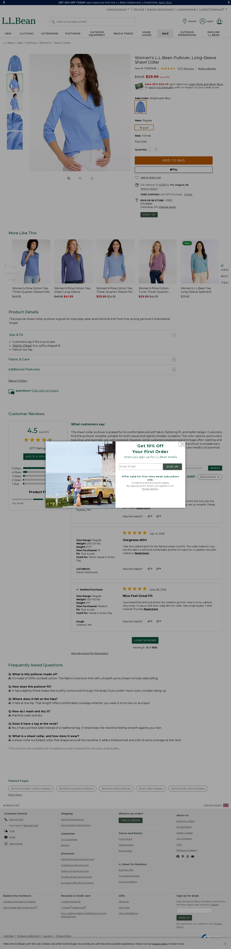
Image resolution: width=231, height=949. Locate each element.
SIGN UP (172, 466)
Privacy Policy (150, 489)
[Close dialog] (181, 444)
